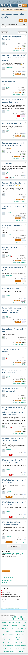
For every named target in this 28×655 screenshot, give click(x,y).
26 (19, 537)
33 (20, 357)
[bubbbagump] (3, 537)
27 (19, 319)
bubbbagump (8, 536)
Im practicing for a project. (8, 354)
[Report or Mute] (25, 35)
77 (20, 395)
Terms (25, 618)
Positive (5, 622)
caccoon (7, 336)
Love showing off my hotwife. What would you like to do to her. (12, 101)
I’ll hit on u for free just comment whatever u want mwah (12, 371)
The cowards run (7, 164)
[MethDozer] (3, 43)
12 (20, 111)
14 (19, 71)
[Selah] (3, 358)
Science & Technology (8, 645)
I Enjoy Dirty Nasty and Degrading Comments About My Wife (12, 523)
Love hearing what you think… (11, 288)
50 (19, 43)
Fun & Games (21, 634)
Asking (24, 628)
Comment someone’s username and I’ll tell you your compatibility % (13, 144)
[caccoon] (3, 337)
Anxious (15, 625)
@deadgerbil (5, 252)
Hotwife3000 (8, 449)
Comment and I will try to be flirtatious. (10, 351)
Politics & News (20, 639)
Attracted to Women (11, 12)
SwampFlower (9, 275)
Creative (19, 622)
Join (21, 20)
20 (19, 237)
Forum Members (8, 580)
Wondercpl (8, 87)
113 (21, 494)
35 (20, 376)
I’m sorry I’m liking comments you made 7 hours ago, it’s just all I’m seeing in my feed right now (12, 310)
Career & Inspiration (8, 634)
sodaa (7, 193)
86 (20, 130)
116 (20, 337)
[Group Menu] (25, 20)
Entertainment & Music (8, 637)
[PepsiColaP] (3, 213)
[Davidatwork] (3, 492)
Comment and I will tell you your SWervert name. (12, 38)
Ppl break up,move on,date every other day (12, 226)
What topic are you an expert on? (12, 123)
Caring (12, 628)
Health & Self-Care (9, 651)
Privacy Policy (17, 618)
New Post (6, 571)
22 (22, 90)
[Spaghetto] (3, 131)
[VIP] (11, 256)
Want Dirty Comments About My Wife (19, 50)
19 (19, 215)
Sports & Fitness (21, 648)
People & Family (20, 631)
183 (20, 151)
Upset (23, 625)
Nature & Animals (8, 648)
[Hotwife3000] (3, 450)
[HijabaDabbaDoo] (3, 68)
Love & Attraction (4, 12)
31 (22, 452)
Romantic (5, 628)
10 (20, 67)
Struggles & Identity (20, 642)
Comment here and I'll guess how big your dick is (13, 330)
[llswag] (3, 173)
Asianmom (8, 110)
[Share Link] (13, 48)
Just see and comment (9, 81)
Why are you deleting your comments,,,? (10, 248)
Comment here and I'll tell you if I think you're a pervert (12, 390)
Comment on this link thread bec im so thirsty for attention (13, 184)
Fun (25, 622)
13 (20, 87)
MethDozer (8, 43)
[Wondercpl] (3, 88)
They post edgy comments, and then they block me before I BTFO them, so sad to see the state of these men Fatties (14, 168)
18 (20, 255)
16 (19, 153)
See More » (14, 546)
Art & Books (7, 639)
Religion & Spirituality (21, 645)
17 (20, 276)
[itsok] (3, 151)
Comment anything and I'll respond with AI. (12, 269)
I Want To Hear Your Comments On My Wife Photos (12, 481)
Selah (7, 357)
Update (7, 631)
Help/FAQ (24, 617)
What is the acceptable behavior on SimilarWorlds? (11, 608)
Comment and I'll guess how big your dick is (13, 208)
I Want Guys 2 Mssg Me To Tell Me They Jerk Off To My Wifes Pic (12, 440)
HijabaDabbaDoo (9, 67)
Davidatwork (8, 491)
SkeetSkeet (8, 255)
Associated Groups (8, 577)
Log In (20, 5)
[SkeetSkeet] (3, 255)
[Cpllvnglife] (3, 296)
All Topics (22, 651)
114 (19, 492)
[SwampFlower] (3, 276)
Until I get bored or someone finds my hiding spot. (13, 273)
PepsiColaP (8, 212)
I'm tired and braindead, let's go (9, 334)
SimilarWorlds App (9, 617)
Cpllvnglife (8, 295)
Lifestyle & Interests (21, 637)
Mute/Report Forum (8, 582)
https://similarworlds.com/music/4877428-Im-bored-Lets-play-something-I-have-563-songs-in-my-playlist (13, 190)
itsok (7, 150)
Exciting (12, 622)
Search (5, 32)
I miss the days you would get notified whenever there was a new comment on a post (13, 58)
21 (19, 113)
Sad (18, 628)
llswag (7, 172)
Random (6, 625)
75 (20, 213)
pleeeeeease (5, 148)
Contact (18, 617)
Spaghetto (8, 130)
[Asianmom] (3, 111)
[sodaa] (3, 194)
